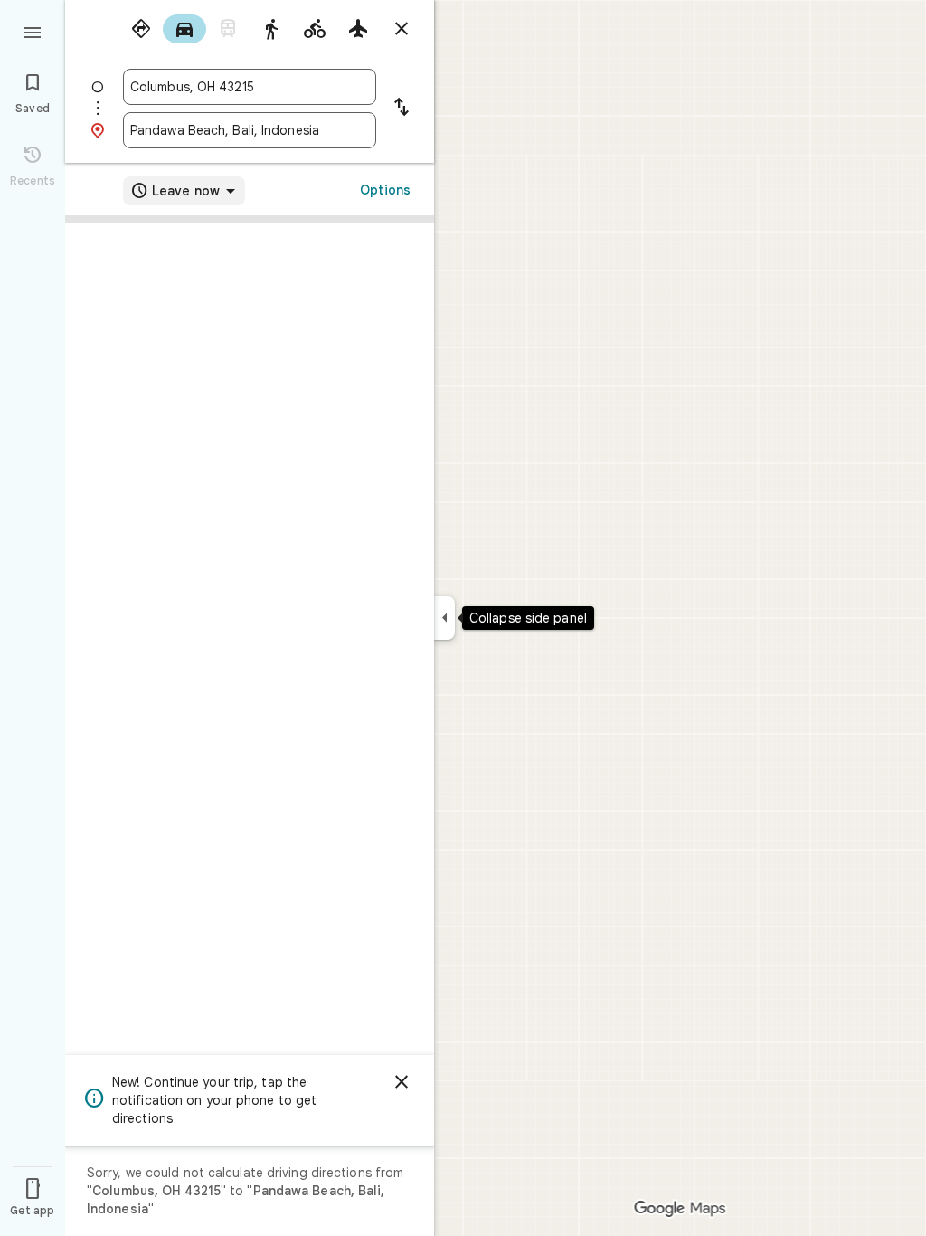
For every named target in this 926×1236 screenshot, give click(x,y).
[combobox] (249, 87)
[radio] (141, 29)
